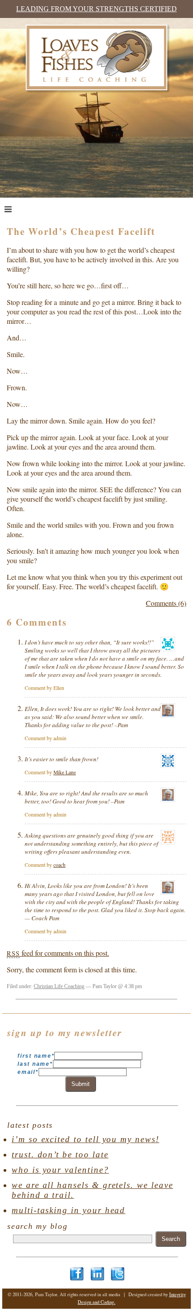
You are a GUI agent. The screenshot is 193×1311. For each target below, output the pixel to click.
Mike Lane (64, 772)
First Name (36, 1056)
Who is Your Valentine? (60, 1169)
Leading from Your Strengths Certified (96, 9)
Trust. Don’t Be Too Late (60, 1154)
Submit (80, 1084)
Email (28, 1072)
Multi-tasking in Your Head (68, 1210)
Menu (25, 208)
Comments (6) (166, 603)
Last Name (35, 1064)
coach (59, 864)
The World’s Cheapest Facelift (81, 231)
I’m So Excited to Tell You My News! (85, 1139)
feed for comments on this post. (58, 953)
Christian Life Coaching (59, 986)
